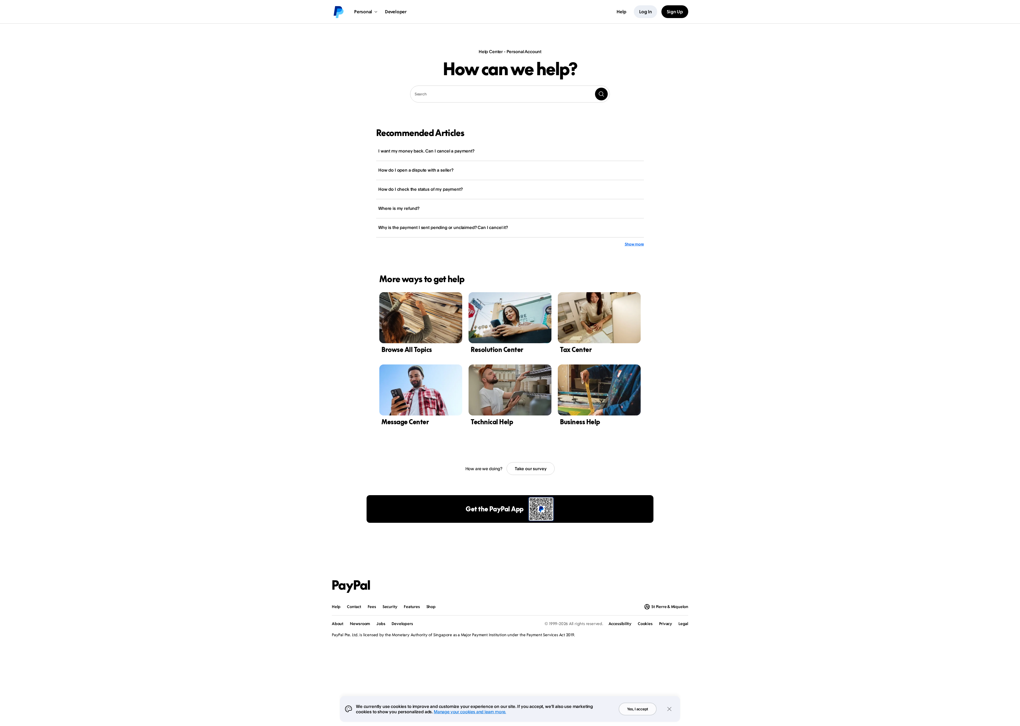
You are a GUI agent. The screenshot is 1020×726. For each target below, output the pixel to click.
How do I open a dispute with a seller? (415, 170)
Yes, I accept (637, 709)
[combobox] (510, 94)
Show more (634, 244)
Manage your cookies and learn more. (470, 711)
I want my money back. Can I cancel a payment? (426, 151)
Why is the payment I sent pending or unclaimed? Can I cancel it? (443, 227)
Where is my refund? (398, 208)
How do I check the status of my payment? (420, 189)
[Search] (601, 94)
